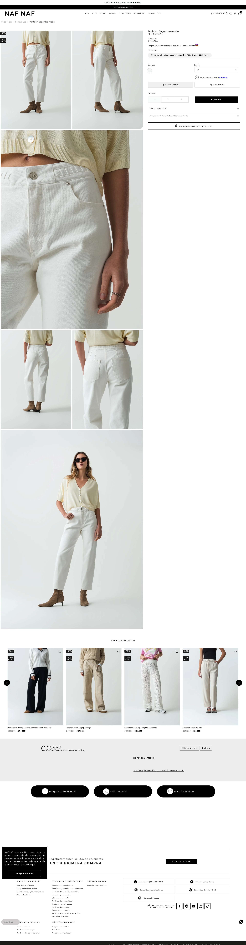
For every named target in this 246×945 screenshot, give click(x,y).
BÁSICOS (112, 14)
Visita (9, 922)
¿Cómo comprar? (60, 898)
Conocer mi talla (172, 85)
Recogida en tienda (61, 910)
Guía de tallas (218, 85)
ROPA (94, 14)
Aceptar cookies (25, 873)
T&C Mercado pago (25, 930)
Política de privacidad (62, 901)
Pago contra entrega (61, 933)
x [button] (15, 922)
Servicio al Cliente (25, 886)
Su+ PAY (56, 930)
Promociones (23, 927)
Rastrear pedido (184, 791)
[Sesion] (235, 14)
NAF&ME (151, 14)
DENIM (102, 14)
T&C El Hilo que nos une (28, 933)
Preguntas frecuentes (62, 791)
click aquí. (30, 864)
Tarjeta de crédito (60, 927)
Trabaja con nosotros (96, 886)
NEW (87, 14)
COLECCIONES (125, 14)
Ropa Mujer (6, 22)
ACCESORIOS (139, 14)
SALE (159, 14)
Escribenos (222, 77)
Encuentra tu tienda (205, 882)
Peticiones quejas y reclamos (30, 892)
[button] (219, 13)
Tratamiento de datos (62, 904)
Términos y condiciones (63, 886)
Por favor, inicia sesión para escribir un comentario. (159, 770)
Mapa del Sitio (23, 895)
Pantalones (20, 22)
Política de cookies (60, 907)
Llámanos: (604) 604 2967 (151, 882)
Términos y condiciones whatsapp (67, 889)
